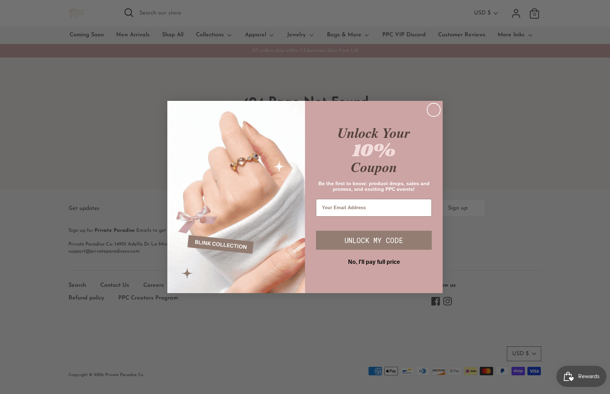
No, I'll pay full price (374, 262)
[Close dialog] (433, 110)
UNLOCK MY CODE (374, 240)
